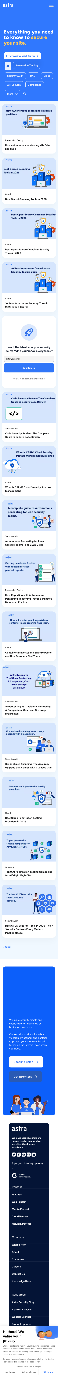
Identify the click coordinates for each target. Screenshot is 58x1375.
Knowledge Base (21, 1281)
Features (17, 1194)
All (7, 66)
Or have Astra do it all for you (20, 56)
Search (24, 93)
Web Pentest (19, 1201)
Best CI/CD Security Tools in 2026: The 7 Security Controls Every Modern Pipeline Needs (29, 929)
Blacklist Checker (22, 1309)
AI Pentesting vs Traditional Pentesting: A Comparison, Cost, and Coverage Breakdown (28, 710)
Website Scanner (21, 1316)
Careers (16, 1266)
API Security (14, 84)
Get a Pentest (23, 1076)
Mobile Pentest (20, 1209)
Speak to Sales (23, 1061)
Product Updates (21, 1324)
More (10, 93)
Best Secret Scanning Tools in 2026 (26, 199)
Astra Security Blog (23, 1302)
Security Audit (15, 75)
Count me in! (29, 368)
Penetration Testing (26, 65)
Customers (18, 1259)
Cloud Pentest (20, 1216)
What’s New (19, 1244)
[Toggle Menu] (51, 5)
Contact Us (18, 1273)
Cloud (47, 75)
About (15, 1252)
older (6, 946)
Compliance (34, 84)
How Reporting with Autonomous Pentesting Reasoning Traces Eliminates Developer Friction (28, 599)
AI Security (10, 867)
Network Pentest (21, 1223)
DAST (33, 75)
